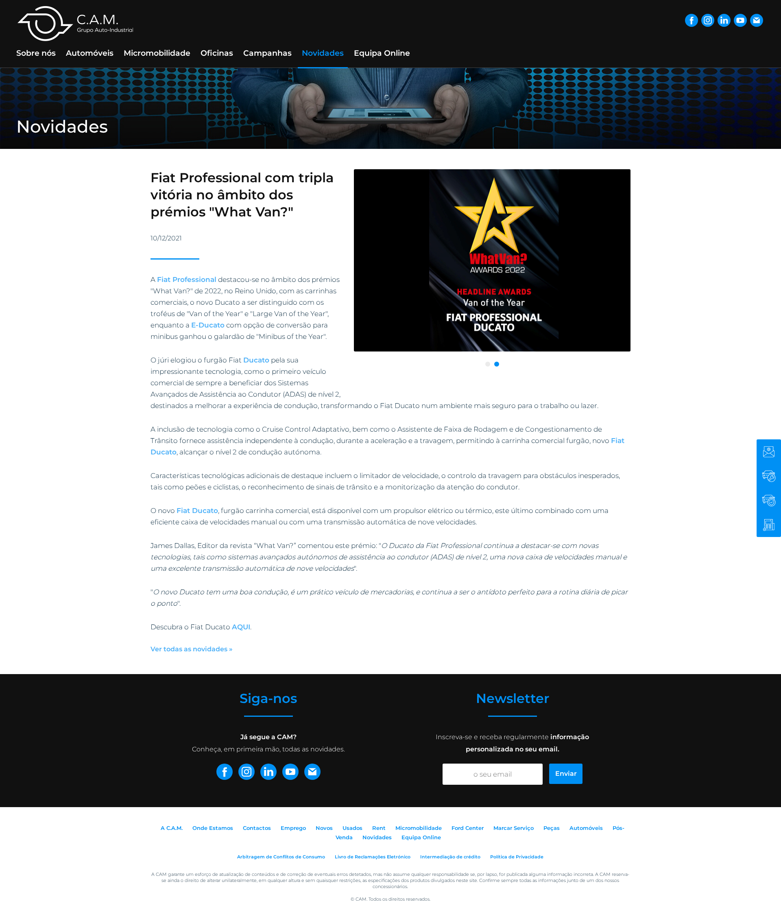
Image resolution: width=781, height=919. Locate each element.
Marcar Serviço (513, 828)
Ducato (256, 360)
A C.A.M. (172, 828)
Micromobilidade (157, 53)
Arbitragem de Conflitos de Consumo (281, 857)
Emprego (293, 828)
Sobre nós (36, 53)
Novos (324, 828)
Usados (352, 828)
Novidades (323, 53)
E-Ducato (208, 325)
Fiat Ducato (197, 510)
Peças (551, 828)
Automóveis (89, 53)
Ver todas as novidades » (192, 649)
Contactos (257, 828)
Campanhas (267, 53)
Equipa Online (382, 53)
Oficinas (217, 53)
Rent (379, 828)
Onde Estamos (212, 828)
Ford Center (468, 828)
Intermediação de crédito (450, 857)
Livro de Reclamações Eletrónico (372, 857)
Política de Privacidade (516, 857)
